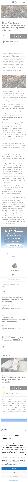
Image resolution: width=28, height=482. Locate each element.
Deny (14, 472)
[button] (26, 455)
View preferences (14, 476)
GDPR (17, 480)
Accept (14, 468)
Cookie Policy (12, 480)
